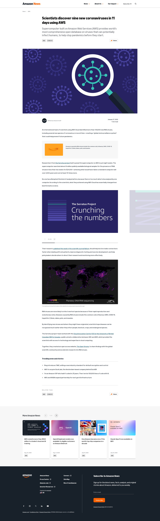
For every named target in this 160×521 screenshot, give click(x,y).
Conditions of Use (34, 512)
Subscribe (126, 4)
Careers (66, 476)
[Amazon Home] (31, 4)
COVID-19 (49, 40)
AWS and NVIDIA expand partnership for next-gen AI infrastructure (68, 377)
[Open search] (135, 4)
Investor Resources (46, 487)
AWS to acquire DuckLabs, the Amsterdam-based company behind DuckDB (70, 369)
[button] (89, 4)
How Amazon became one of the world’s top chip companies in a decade (93, 441)
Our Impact (112, 4)
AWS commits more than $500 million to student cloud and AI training (35, 441)
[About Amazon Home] (27, 476)
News (86, 4)
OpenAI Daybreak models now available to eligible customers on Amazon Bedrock (64, 441)
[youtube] (49, 506)
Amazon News (44, 476)
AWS (29, 11)
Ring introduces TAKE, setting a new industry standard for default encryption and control (76, 365)
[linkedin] (43, 506)
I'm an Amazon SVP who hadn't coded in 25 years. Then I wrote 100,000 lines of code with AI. (76, 373)
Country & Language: (45, 490)
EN (43, 493)
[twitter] (37, 506)
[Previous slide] (45, 239)
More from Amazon (70, 483)
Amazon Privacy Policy (45, 512)
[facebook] (25, 506)
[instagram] (31, 506)
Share (115, 40)
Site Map (66, 479)
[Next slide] (54, 239)
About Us (98, 4)
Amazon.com (44, 483)
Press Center (44, 479)
